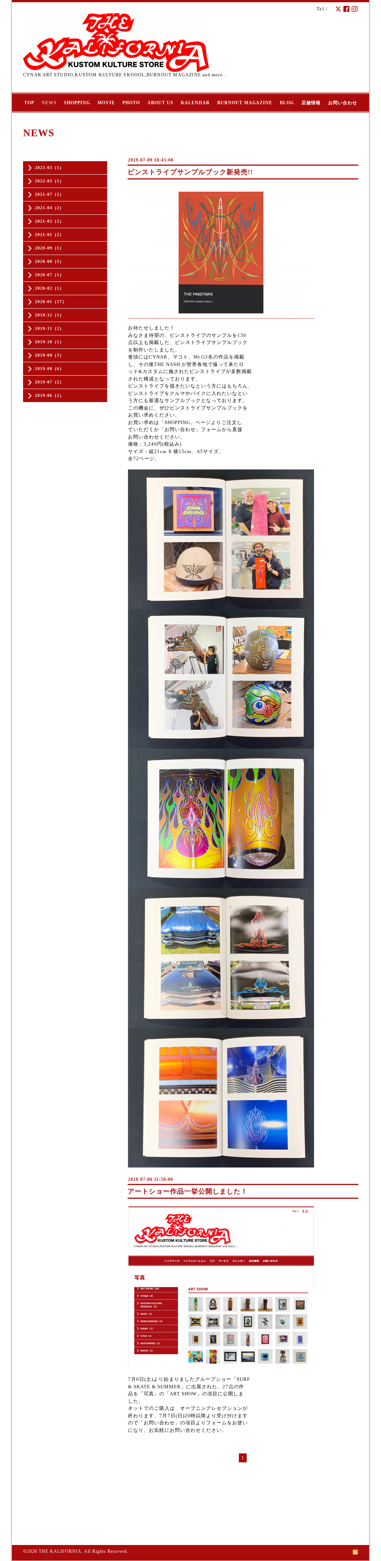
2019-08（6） (49, 368)
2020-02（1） (49, 288)
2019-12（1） (49, 315)
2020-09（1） (49, 248)
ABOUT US (160, 102)
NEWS (49, 102)
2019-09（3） (49, 355)
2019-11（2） (49, 328)
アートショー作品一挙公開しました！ (188, 1191)
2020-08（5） (49, 261)
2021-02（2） (49, 221)
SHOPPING (77, 102)
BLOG (287, 102)
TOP (29, 102)
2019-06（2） (49, 395)
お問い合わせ (342, 102)
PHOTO (131, 102)
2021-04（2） (49, 208)
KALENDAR (195, 102)
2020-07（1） (49, 275)
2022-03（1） (49, 181)
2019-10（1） (49, 342)
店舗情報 (311, 102)
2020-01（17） (51, 301)
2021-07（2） (49, 194)
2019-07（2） (49, 382)
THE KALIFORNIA (60, 1551)
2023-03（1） (49, 167)
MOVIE (106, 102)
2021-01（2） (49, 234)
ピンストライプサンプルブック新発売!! (190, 172)
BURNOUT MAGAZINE (244, 102)
